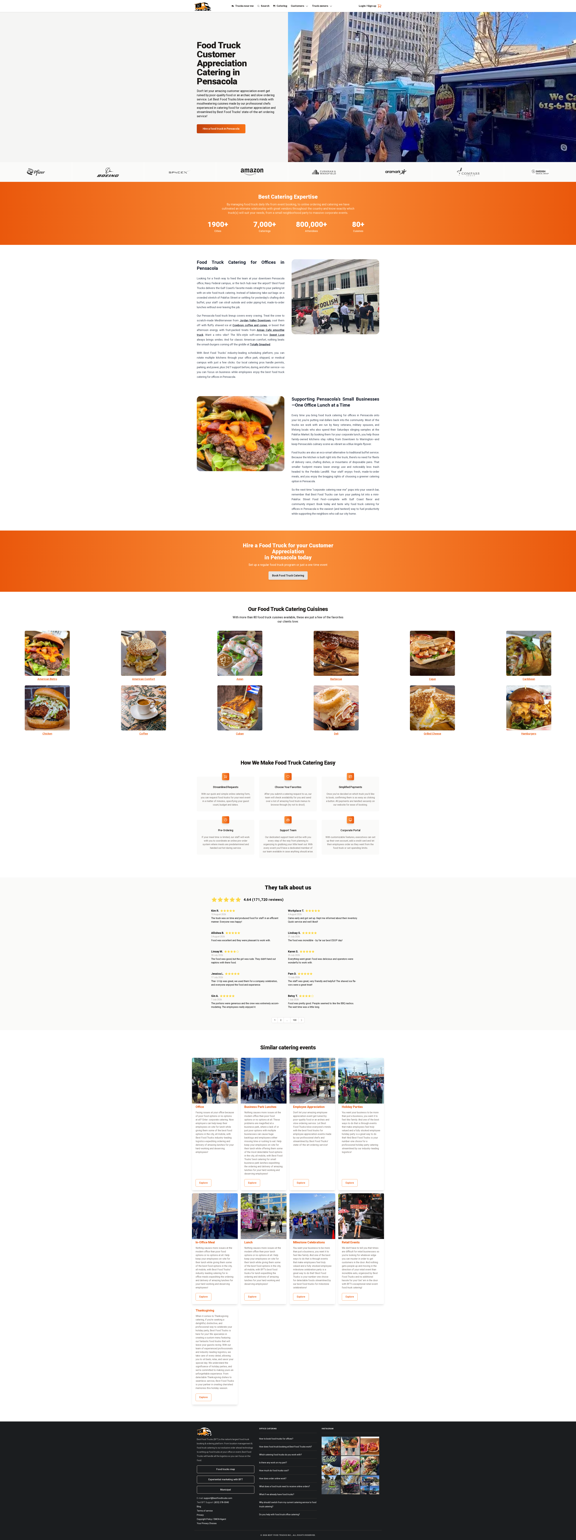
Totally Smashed (260, 344)
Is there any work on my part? (273, 1462)
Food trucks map (225, 1469)
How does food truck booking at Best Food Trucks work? (285, 1446)
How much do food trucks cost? (274, 1470)
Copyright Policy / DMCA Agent (211, 1519)
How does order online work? (272, 1478)
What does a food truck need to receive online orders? (284, 1486)
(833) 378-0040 (221, 1502)
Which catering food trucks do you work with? (280, 1454)
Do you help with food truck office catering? (279, 1514)
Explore (203, 1182)
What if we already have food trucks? (276, 1494)
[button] (301, 1020)
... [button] (287, 1020)
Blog (199, 1506)
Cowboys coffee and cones (249, 325)
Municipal (225, 1489)
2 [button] (280, 1020)
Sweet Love (276, 334)
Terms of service (205, 1511)
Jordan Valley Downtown (255, 320)
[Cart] (379, 6)
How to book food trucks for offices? (276, 1439)
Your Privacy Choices (207, 1523)
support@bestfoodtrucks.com (218, 1498)
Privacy (200, 1515)
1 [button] (274, 1020)
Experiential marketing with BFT (225, 1479)
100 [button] (294, 1020)
